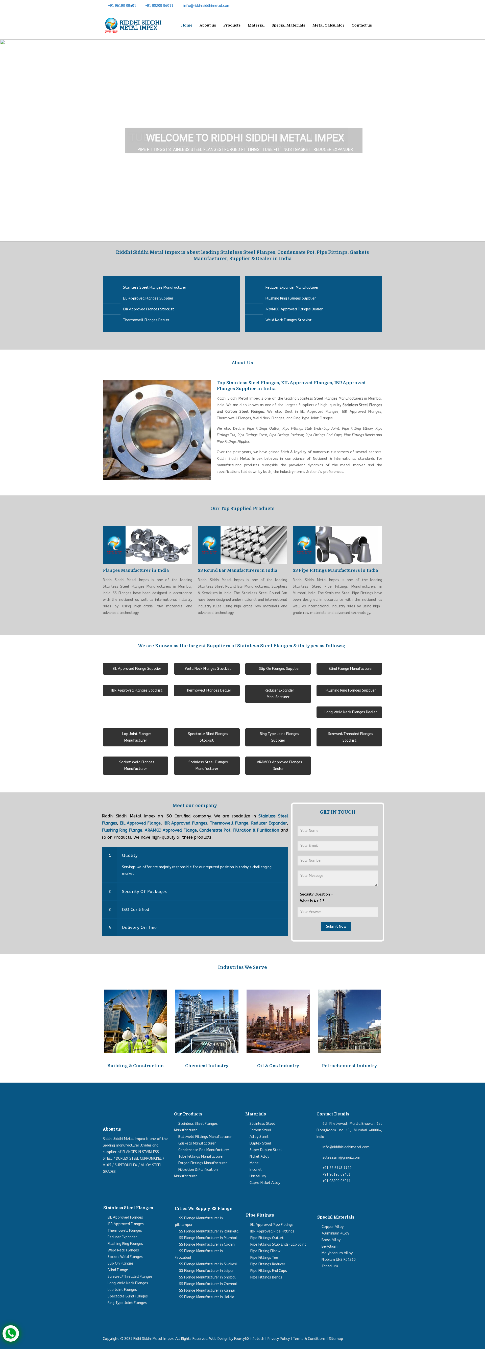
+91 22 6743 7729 (337, 1168)
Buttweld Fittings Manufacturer (205, 1137)
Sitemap (336, 1339)
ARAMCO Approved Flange (171, 830)
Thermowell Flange (229, 823)
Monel (255, 1163)
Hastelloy (258, 1176)
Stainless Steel (262, 1124)
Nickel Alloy (259, 1156)
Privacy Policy (279, 1339)
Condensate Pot (214, 830)
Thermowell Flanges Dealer (146, 320)
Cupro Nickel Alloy (265, 1183)
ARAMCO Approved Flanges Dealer (294, 309)
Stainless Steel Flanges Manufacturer (154, 287)
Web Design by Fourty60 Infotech (236, 1339)
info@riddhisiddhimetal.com (206, 6)
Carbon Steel (260, 1130)
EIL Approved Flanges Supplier (148, 298)
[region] (242, 140)
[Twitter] (364, 5)
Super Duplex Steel (266, 1150)
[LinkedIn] (371, 5)
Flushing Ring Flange (122, 830)
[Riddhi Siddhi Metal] (133, 25)
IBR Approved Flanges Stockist (148, 309)
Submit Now (336, 926)
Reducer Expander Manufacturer (292, 287)
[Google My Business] (379, 5)
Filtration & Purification (256, 830)
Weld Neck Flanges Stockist (288, 320)
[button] (8, 140)
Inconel (256, 1170)
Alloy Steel (259, 1137)
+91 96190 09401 (122, 6)
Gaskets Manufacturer (197, 1143)
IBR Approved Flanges (185, 823)
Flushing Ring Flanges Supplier (290, 298)
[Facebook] (356, 5)
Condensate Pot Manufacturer (203, 1150)
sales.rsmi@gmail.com (341, 1157)
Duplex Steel (260, 1143)
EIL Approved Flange (140, 823)
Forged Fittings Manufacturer (202, 1163)
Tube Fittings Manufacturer (201, 1156)
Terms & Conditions (309, 1339)
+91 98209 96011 (159, 6)
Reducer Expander (269, 823)
